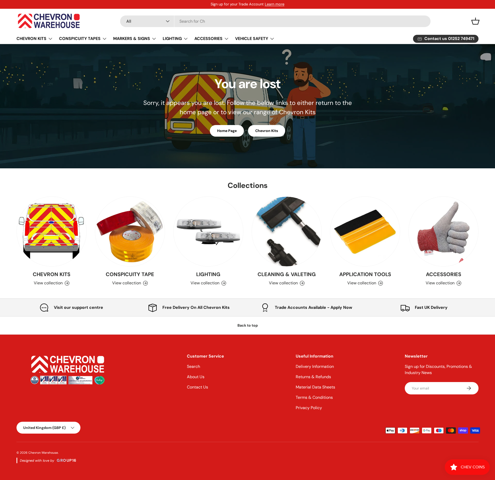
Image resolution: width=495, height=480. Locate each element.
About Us (195, 376)
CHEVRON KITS (31, 38)
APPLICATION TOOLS (365, 274)
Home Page (227, 130)
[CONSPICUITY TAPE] (130, 231)
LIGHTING (172, 38)
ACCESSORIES (208, 38)
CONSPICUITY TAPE (130, 274)
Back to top (247, 325)
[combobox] (275, 21)
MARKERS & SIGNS (131, 38)
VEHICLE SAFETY (251, 38)
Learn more (274, 4)
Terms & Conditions (314, 397)
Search (193, 366)
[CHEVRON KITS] (51, 231)
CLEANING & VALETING (287, 274)
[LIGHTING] (208, 231)
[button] (475, 21)
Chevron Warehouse (43, 453)
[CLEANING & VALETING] (286, 231)
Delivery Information (315, 366)
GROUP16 (67, 460)
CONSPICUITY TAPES (80, 38)
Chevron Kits (266, 130)
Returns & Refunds (313, 376)
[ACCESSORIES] (443, 231)
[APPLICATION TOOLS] (365, 231)
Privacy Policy (309, 407)
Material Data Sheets (315, 387)
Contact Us (197, 387)
